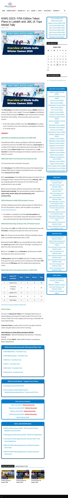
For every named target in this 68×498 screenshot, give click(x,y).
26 (54, 65)
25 (51, 65)
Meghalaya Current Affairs (57, 141)
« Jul (48, 70)
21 (60, 62)
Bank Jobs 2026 (23, 405)
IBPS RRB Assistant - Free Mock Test (16, 356)
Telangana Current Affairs (57, 161)
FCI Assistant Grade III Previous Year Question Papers (57, 280)
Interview (56, 10)
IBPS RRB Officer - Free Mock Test (15, 351)
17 (48, 62)
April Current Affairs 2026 (57, 32)
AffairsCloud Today (57, 21)
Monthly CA (21, 10)
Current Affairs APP (57, 18)
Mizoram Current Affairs (56, 143)
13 (57, 59)
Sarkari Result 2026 (23, 417)
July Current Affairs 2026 (56, 25)
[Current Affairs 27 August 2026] (7, 474)
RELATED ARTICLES (7, 466)
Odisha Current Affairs (57, 148)
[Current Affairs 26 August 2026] (22, 474)
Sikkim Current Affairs (57, 155)
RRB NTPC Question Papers (57, 285)
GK (28, 10)
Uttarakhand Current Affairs (57, 168)
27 (57, 65)
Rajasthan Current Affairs (57, 152)
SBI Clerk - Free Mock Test (12, 360)
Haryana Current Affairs (57, 114)
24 (48, 65)
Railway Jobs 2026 (23, 411)
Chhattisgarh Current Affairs (57, 105)
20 (57, 62)
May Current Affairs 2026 (56, 30)
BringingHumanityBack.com (57, 80)
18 (51, 62)
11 (51, 59)
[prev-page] (2, 486)
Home (3, 10)
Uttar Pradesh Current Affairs (57, 166)
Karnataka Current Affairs (57, 127)
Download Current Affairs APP (14, 386)
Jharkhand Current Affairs (57, 125)
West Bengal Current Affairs (56, 170)
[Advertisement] (22, 69)
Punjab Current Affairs (57, 150)
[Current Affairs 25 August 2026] (37, 474)
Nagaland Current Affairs (56, 145)
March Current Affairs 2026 (57, 35)
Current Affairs (11, 10)
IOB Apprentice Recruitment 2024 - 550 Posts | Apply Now (23, 435)
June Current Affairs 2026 (57, 28)
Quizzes (33, 10)
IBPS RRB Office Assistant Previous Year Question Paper (57, 207)
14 (60, 59)
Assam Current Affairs (57, 100)
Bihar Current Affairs (57, 103)
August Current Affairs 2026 (56, 23)
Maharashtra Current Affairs (57, 132)
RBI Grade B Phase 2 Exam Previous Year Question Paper (57, 218)
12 (54, 59)
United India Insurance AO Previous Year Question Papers (57, 243)
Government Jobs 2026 (23, 408)
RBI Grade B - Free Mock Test (13, 372)
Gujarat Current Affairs (57, 112)
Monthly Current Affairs (57, 37)
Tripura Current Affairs (57, 163)
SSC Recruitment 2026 (23, 414)
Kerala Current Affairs (56, 130)
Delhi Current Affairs (57, 107)
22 (63, 62)
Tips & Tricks (47, 10)
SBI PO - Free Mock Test (12, 364)
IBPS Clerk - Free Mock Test (13, 368)
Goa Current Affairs (57, 110)
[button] (65, 11)
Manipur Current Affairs (57, 138)
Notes (39, 10)
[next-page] (5, 486)
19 (54, 62)
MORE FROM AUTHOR (21, 466)
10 (48, 59)
